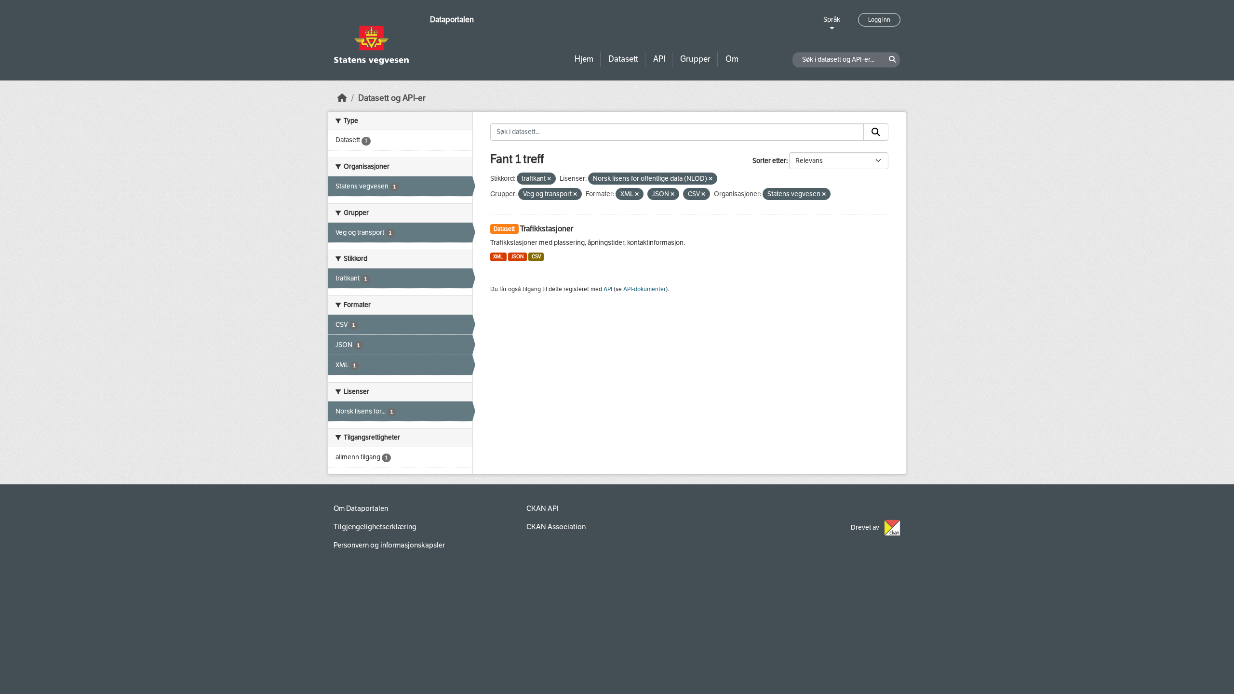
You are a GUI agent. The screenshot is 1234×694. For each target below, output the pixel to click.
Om (731, 59)
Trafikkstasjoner (546, 228)
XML (498, 257)
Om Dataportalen (361, 508)
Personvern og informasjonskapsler (389, 545)
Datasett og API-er (392, 98)
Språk (831, 19)
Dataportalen (452, 19)
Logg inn (879, 19)
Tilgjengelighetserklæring (375, 526)
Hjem (584, 59)
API (659, 59)
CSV (536, 257)
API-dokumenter (644, 289)
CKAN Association (556, 526)
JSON (517, 257)
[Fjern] (549, 179)
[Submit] (875, 132)
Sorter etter (769, 161)
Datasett (623, 59)
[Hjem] (342, 98)
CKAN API (542, 508)
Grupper (695, 59)
